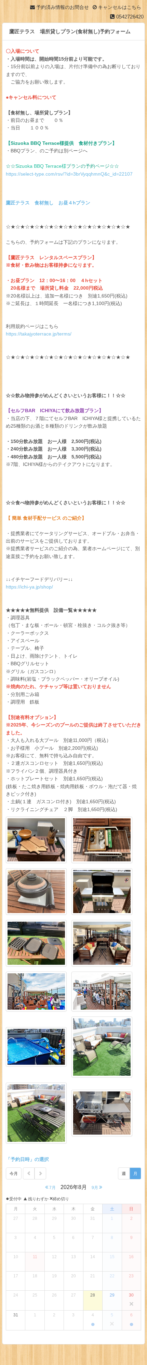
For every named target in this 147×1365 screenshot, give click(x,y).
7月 (52, 1187)
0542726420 (129, 17)
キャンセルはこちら (119, 7)
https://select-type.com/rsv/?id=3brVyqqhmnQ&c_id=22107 (69, 174)
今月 (14, 1173)
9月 (95, 1187)
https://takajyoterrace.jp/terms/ (38, 334)
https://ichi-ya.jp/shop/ (29, 587)
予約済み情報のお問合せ (62, 7)
